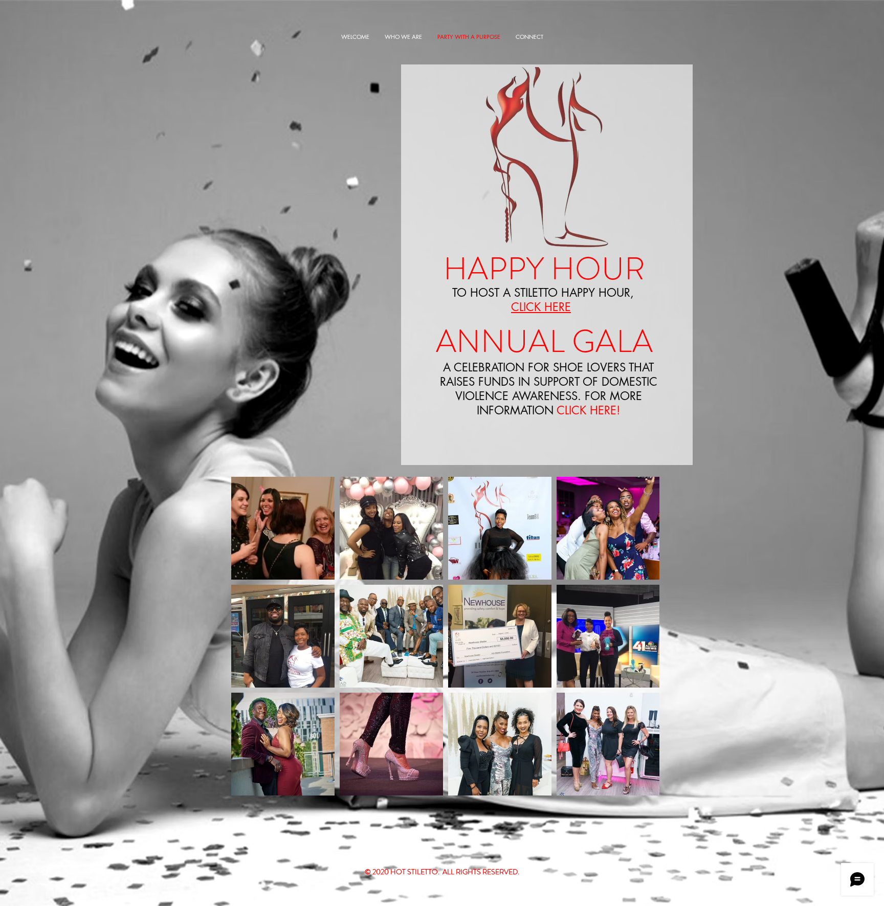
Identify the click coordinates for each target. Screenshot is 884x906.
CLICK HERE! (588, 410)
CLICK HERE (541, 307)
